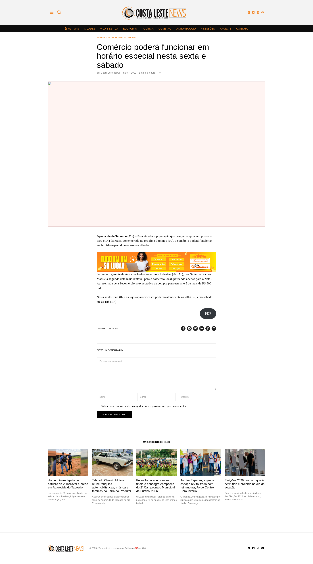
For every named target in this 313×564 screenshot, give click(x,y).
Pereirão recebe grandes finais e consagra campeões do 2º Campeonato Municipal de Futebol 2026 (155, 486)
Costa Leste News (110, 73)
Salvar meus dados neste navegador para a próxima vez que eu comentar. (144, 406)
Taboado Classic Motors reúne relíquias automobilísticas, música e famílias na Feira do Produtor (111, 486)
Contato (242, 28)
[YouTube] (262, 12)
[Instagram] (258, 12)
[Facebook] (249, 12)
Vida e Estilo (109, 28)
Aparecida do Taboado (111, 37)
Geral (132, 37)
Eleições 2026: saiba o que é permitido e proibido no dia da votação (244, 484)
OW (144, 548)
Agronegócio (186, 28)
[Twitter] (253, 12)
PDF (208, 313)
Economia (130, 28)
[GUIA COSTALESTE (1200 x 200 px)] (156, 261)
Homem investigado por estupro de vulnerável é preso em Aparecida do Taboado (68, 484)
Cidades (89, 28)
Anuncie (225, 28)
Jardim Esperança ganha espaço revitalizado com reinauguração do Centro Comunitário (197, 486)
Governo (164, 28)
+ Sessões (208, 28)
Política (147, 28)
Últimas (73, 28)
